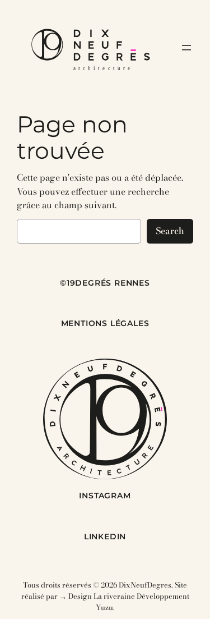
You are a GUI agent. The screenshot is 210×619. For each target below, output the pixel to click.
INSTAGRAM (104, 495)
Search (170, 230)
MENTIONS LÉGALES (105, 323)
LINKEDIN (105, 536)
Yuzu (104, 607)
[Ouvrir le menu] (186, 47)
